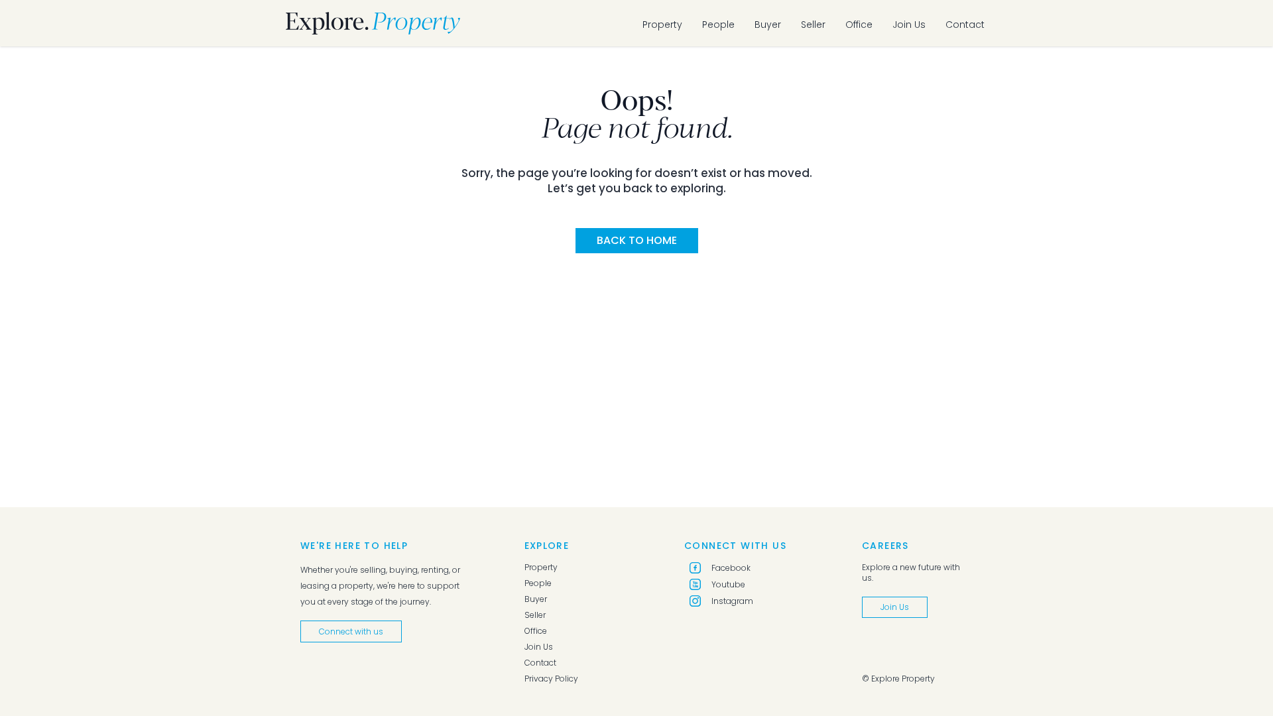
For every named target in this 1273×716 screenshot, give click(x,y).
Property (662, 24)
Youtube (728, 584)
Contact (965, 24)
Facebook (731, 567)
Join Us (909, 24)
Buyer (768, 24)
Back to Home (637, 240)
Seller (813, 24)
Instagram (732, 601)
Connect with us (351, 631)
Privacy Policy (551, 679)
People (718, 24)
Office (859, 24)
